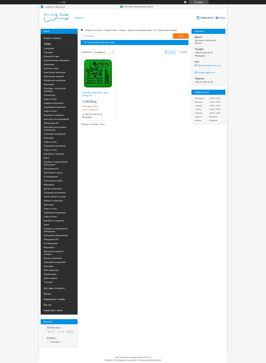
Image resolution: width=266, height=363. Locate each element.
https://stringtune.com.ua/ (209, 65)
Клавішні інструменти (54, 103)
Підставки (48, 52)
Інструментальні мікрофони (56, 60)
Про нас (48, 304)
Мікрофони (49, 84)
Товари (47, 43)
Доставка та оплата (54, 288)
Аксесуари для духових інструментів (55, 128)
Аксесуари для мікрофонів (56, 119)
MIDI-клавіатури (51, 270)
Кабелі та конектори (53, 200)
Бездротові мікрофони (54, 80)
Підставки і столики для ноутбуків (55, 89)
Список (184, 52)
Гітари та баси (50, 99)
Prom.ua (147, 357)
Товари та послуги (93, 30)
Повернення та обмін (54, 299)
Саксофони (49, 48)
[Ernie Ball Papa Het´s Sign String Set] (98, 73)
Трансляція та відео (53, 180)
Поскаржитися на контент (126, 360)
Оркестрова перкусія (54, 76)
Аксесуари (48, 137)
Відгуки (47, 293)
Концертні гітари (51, 56)
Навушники (49, 64)
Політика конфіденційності (150, 360)
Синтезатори (49, 95)
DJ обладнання (51, 176)
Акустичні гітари (51, 68)
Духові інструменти (53, 188)
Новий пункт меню (53, 310)
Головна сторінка (52, 38)
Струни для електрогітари (139, 30)
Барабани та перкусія (54, 115)
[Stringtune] (56, 18)
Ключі (46, 157)
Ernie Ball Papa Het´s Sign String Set (95, 94)
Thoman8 (48, 282)
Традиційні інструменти (55, 107)
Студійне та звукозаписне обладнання (56, 163)
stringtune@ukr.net (206, 72)
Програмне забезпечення (56, 235)
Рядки (122, 30)
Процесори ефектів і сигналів (54, 252)
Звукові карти (50, 274)
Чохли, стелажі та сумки (55, 196)
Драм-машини (50, 278)
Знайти (180, 36)
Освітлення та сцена (53, 172)
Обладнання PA (51, 123)
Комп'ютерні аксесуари (54, 72)
